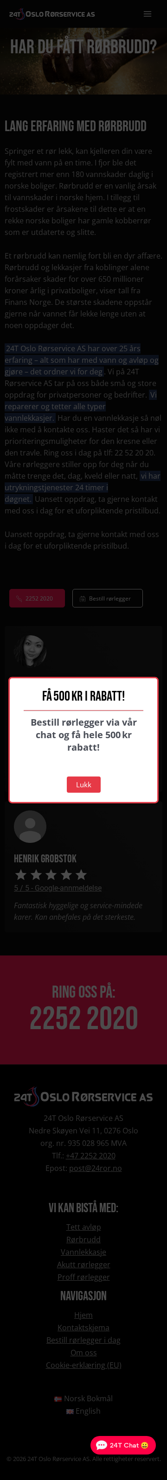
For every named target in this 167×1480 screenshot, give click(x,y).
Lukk (83, 784)
